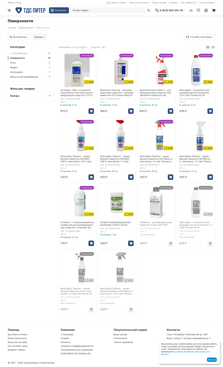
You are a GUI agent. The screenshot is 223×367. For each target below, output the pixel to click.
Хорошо (212, 359)
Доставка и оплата (116, 2)
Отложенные (120, 338)
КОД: (62, 99)
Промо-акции (159, 2)
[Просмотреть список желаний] (198, 10)
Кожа (30, 62)
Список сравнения (123, 342)
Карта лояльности (17, 338)
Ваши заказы (120, 334)
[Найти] (148, 10)
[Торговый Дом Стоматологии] (30, 10)
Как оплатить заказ (18, 346)
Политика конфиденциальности (77, 346)
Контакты (65, 342)
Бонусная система (139, 2)
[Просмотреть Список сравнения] (191, 10)
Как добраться (188, 2)
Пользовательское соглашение (77, 349)
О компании (67, 334)
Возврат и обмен (16, 349)
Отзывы (173, 2)
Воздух (30, 67)
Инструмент (30, 72)
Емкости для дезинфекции (30, 76)
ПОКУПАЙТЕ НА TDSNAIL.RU (76, 353)
